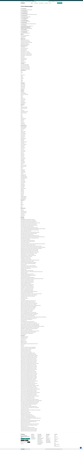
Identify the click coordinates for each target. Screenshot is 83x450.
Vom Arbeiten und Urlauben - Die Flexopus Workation (27, 270)
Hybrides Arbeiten (23, 132)
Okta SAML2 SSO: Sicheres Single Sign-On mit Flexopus (27, 415)
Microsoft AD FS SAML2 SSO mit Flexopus (26, 412)
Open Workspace (23, 169)
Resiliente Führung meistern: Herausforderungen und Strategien (28, 307)
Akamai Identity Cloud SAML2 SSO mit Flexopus (26, 414)
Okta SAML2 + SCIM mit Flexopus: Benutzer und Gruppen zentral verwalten (30, 399)
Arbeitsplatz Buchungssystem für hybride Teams (26, 28)
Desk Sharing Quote (23, 151)
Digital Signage (22, 139)
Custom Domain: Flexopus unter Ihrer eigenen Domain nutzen (28, 348)
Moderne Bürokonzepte (23, 212)
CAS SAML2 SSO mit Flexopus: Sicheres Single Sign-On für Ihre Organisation (30, 407)
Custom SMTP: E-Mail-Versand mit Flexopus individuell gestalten (28, 347)
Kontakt (22, 116)
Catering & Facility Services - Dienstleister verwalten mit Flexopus (28, 255)
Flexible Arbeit (22, 187)
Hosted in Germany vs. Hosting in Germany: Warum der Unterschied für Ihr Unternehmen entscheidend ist (33, 247)
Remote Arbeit (22, 216)
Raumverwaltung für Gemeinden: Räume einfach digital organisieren (29, 221)
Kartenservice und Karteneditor (24, 94)
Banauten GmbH (23, 57)
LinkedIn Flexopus (23, 84)
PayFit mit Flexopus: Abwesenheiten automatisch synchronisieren (28, 386)
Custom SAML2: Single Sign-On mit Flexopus (26, 405)
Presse (21, 109)
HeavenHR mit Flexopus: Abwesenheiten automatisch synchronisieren (29, 383)
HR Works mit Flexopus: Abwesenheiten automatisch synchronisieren (29, 369)
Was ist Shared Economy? (24, 320)
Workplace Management (23, 196)
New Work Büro (22, 137)
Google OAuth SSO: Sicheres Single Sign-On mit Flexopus (27, 427)
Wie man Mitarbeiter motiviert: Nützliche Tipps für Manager (27, 321)
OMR (21, 71)
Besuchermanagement (23, 133)
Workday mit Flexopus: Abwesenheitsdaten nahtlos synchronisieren (29, 393)
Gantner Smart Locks (23, 340)
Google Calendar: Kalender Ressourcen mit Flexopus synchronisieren (29, 429)
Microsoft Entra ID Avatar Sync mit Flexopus (26, 349)
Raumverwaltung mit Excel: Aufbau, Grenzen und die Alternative (28, 220)
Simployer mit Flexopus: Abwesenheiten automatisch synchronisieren (29, 365)
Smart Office (22, 152)
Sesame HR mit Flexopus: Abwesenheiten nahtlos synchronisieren (28, 371)
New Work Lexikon (23, 124)
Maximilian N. (22, 204)
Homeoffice (22, 195)
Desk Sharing (22, 210)
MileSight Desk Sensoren (24, 342)
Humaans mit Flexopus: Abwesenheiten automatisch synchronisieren (29, 376)
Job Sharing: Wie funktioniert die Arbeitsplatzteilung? (27, 285)
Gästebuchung (22, 101)
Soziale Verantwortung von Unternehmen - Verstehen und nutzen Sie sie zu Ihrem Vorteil (31, 293)
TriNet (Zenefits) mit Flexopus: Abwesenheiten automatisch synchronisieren (29, 363)
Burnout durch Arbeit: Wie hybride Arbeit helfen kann (27, 292)
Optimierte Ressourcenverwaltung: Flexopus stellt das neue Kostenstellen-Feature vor (31, 305)
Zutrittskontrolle (22, 159)
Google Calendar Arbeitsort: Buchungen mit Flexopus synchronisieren (29, 428)
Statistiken (22, 97)
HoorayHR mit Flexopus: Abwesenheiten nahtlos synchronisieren (28, 364)
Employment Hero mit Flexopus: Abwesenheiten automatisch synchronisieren (30, 385)
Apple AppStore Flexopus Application (25, 44)
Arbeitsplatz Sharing (23, 131)
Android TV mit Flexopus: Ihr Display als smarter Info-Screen (28, 398)
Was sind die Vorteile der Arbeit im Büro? (25, 276)
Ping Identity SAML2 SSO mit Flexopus (25, 413)
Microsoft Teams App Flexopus (24, 48)
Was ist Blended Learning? (24, 297)
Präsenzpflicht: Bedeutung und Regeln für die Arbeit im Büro (28, 219)
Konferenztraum (23, 56)
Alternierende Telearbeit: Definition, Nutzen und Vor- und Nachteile (28, 304)
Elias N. (21, 203)
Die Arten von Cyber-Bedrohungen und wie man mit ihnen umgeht (28, 312)
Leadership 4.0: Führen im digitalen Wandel (26, 268)
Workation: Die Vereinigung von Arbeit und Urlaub (26, 311)
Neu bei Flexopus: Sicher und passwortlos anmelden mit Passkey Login (29, 225)
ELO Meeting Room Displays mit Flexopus (26, 350)
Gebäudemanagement (23, 138)
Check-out (22, 167)
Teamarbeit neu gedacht (23, 264)
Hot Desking (22, 194)
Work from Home (23, 180)
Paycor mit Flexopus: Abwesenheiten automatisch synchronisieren (28, 362)
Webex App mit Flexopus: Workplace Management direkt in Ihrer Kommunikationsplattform (31, 400)
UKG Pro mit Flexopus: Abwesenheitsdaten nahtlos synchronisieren (29, 390)
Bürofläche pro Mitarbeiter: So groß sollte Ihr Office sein (27, 284)
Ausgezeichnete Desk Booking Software (25, 27)
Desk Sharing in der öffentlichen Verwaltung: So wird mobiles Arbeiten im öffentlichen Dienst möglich (32, 326)
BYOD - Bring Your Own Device (24, 298)
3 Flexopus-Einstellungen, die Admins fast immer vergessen (28, 240)
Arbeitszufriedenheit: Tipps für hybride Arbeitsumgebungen (27, 277)
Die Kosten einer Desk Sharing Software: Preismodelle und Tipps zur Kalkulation (30, 232)
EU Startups (22, 78)
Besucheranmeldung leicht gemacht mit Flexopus (26, 256)
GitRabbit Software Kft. (23, 59)
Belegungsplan (22, 160)
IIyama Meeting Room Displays (24, 336)
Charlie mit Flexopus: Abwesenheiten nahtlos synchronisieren (28, 370)
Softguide (22, 80)
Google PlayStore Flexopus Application (25, 41)
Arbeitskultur (22, 189)
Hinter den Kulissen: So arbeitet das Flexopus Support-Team (28, 241)
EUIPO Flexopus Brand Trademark (25, 64)
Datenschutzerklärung (23, 118)
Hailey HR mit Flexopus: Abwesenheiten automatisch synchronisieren (29, 356)
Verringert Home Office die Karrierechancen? (26, 283)
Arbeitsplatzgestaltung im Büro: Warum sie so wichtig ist (27, 261)
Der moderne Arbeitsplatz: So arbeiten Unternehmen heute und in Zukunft (29, 227)
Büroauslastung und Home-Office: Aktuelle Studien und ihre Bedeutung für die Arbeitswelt (31, 248)
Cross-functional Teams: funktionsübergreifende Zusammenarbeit (28, 262)
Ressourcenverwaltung (23, 144)
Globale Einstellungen (23, 102)
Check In (22, 96)
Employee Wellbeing (23, 188)
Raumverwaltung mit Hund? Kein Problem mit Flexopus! (27, 226)
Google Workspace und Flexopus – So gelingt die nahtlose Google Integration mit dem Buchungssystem (33, 243)
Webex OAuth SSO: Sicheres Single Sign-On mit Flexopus (27, 397)
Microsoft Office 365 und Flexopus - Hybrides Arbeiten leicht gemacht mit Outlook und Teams (32, 271)
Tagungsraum (22, 183)
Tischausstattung (23, 161)
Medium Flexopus (23, 86)
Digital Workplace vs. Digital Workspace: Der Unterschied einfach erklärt (29, 328)
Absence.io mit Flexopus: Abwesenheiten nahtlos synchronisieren (28, 354)
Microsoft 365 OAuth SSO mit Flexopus (25, 422)
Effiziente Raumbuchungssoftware (25, 30)
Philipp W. (22, 202)
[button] (49, 1)
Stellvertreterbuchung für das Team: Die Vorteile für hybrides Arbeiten (29, 233)
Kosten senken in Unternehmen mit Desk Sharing (26, 329)
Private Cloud (22, 153)
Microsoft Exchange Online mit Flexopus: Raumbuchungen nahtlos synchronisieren (30, 420)
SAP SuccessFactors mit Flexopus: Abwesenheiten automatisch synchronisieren (30, 392)
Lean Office (22, 173)
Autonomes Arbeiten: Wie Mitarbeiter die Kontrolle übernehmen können (29, 291)
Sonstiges (22, 209)
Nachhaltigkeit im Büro (23, 175)
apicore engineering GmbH (24, 58)
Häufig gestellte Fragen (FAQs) (24, 111)
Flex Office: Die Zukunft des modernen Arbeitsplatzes (27, 290)
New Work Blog (22, 123)
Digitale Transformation (23, 166)
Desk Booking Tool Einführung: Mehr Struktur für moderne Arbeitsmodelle (29, 250)
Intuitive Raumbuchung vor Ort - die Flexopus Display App (27, 254)
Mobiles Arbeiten (23, 154)
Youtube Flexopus (23, 87)
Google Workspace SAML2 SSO (24, 426)
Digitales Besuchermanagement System (25, 21)
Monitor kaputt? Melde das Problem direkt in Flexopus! (27, 234)
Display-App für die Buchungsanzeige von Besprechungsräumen (28, 23)
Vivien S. (22, 201)
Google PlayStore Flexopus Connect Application (26, 42)
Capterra (22, 72)
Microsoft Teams (23, 37)
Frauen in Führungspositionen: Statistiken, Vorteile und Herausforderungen (29, 313)
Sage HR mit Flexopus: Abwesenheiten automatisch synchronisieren (29, 377)
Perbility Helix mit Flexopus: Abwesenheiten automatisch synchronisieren (29, 355)
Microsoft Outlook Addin (23, 50)
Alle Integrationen (23, 103)
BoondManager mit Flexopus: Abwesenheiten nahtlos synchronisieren (29, 357)
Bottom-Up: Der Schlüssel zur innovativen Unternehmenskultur (28, 263)
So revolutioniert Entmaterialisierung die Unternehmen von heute (28, 300)
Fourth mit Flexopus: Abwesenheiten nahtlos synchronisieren (28, 384)
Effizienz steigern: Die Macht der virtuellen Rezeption (27, 333)
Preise (21, 115)
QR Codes (22, 95)
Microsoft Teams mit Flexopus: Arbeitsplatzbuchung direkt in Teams (29, 421)
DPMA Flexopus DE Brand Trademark (25, 66)
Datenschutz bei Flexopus (24, 108)
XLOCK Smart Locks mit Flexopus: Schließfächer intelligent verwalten (29, 406)
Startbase (22, 77)
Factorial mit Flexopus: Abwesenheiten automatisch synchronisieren (29, 391)
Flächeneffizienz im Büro (24, 269)
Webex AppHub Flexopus (24, 49)
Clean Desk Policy (23, 145)
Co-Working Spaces (23, 158)
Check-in (22, 168)
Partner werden (22, 110)
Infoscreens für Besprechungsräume (25, 35)
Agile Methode (22, 190)
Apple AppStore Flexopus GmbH (24, 43)
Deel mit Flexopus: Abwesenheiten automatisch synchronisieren (28, 379)
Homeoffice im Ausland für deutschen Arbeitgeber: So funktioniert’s (29, 314)
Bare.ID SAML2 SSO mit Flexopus (25, 408)
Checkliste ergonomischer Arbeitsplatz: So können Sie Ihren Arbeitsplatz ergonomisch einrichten (32, 278)
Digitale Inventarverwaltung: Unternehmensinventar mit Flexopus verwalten (29, 249)
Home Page (22, 91)
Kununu (22, 79)
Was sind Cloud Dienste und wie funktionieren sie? (26, 319)
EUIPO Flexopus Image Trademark (25, 65)
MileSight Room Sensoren (24, 341)
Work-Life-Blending (23, 181)
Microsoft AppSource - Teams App (25, 51)
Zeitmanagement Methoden (24, 176)
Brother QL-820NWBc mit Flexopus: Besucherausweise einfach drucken (29, 343)
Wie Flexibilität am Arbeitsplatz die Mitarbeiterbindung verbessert (28, 275)
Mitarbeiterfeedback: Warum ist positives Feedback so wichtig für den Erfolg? (30, 327)
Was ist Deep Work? (23, 299)
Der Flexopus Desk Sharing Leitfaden (25, 242)
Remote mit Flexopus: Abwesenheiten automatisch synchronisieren (28, 378)
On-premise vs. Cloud (23, 174)
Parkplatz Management (23, 197)
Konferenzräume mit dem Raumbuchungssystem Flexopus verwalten (29, 14)
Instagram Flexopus (23, 85)
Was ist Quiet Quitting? (23, 334)
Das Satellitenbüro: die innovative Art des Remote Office (27, 286)
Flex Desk (22, 130)
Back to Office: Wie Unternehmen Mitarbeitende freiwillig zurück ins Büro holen (30, 235)
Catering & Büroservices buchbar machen (25, 16)
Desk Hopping (22, 146)
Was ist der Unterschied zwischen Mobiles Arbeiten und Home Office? (29, 322)
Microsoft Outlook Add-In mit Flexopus (25, 419)
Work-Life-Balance (23, 182)
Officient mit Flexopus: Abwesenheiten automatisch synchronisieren (29, 372)
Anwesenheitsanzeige (23, 36)
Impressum (22, 117)
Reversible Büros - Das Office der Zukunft (25, 257)
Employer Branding (23, 147)
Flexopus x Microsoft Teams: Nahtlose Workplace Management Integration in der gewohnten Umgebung (33, 228)
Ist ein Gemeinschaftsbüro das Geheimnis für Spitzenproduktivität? (28, 306)
